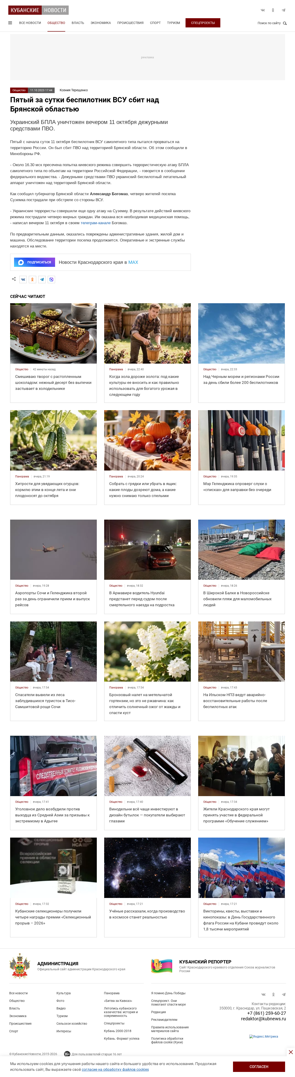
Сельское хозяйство (71, 1023)
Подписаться (39, 262)
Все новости (30, 23)
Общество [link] (21, 369)
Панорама (112, 993)
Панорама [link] (116, 369)
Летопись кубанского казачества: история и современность (121, 1012)
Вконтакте (262, 10)
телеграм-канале (96, 223)
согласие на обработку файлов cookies (115, 1069)
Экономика (101, 23)
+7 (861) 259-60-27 (266, 1013)
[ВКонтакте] (23, 279)
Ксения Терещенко (74, 90)
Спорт (155, 23)
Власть (78, 23)
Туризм (173, 23)
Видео (61, 1008)
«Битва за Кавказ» (118, 1001)
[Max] (51, 279)
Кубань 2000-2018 (117, 1031)
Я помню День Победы (168, 993)
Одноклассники (273, 10)
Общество (56, 23)
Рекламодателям (164, 1019)
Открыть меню (10, 23)
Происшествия (130, 23)
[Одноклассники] (32, 279)
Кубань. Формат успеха (121, 1038)
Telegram (283, 10)
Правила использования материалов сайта (170, 1029)
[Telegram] (42, 279)
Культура (63, 993)
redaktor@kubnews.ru (263, 1018)
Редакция (158, 1012)
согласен (259, 1067)
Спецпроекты (203, 23)
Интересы (63, 1031)
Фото (60, 1001)
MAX (133, 262)
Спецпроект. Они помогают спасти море (168, 1002)
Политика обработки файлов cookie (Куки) (167, 1040)
